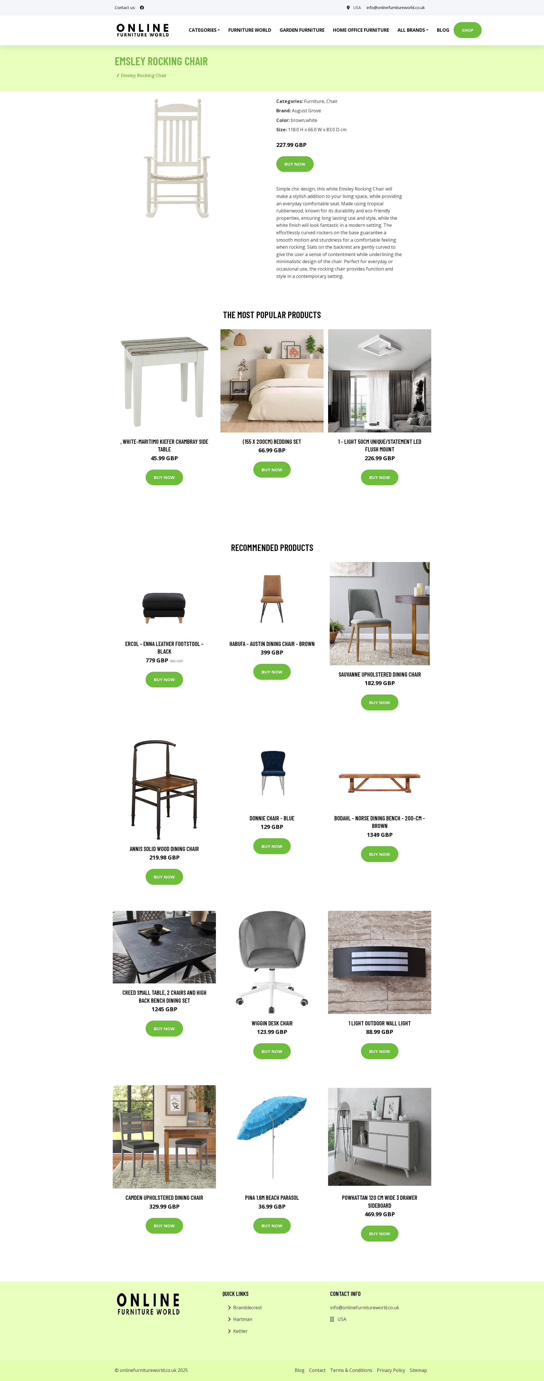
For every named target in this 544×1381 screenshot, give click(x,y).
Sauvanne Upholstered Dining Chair (380, 674)
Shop (467, 30)
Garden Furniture (302, 30)
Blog (443, 30)
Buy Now (294, 164)
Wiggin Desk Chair (272, 1023)
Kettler (240, 1331)
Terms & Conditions (351, 1370)
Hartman (242, 1319)
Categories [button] (202, 30)
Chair (332, 101)
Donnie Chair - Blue (272, 818)
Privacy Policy (391, 1370)
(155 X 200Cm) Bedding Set (272, 441)
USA (357, 7)
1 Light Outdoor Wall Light (379, 1023)
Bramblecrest (247, 1307)
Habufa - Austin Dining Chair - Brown (272, 643)
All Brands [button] (411, 30)
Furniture (314, 101)
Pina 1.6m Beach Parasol (272, 1197)
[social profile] (142, 7)
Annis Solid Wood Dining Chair (164, 848)
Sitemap (418, 1370)
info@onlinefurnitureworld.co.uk (396, 7)
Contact (317, 1370)
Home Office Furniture (361, 30)
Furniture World (249, 30)
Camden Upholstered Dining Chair (164, 1197)
